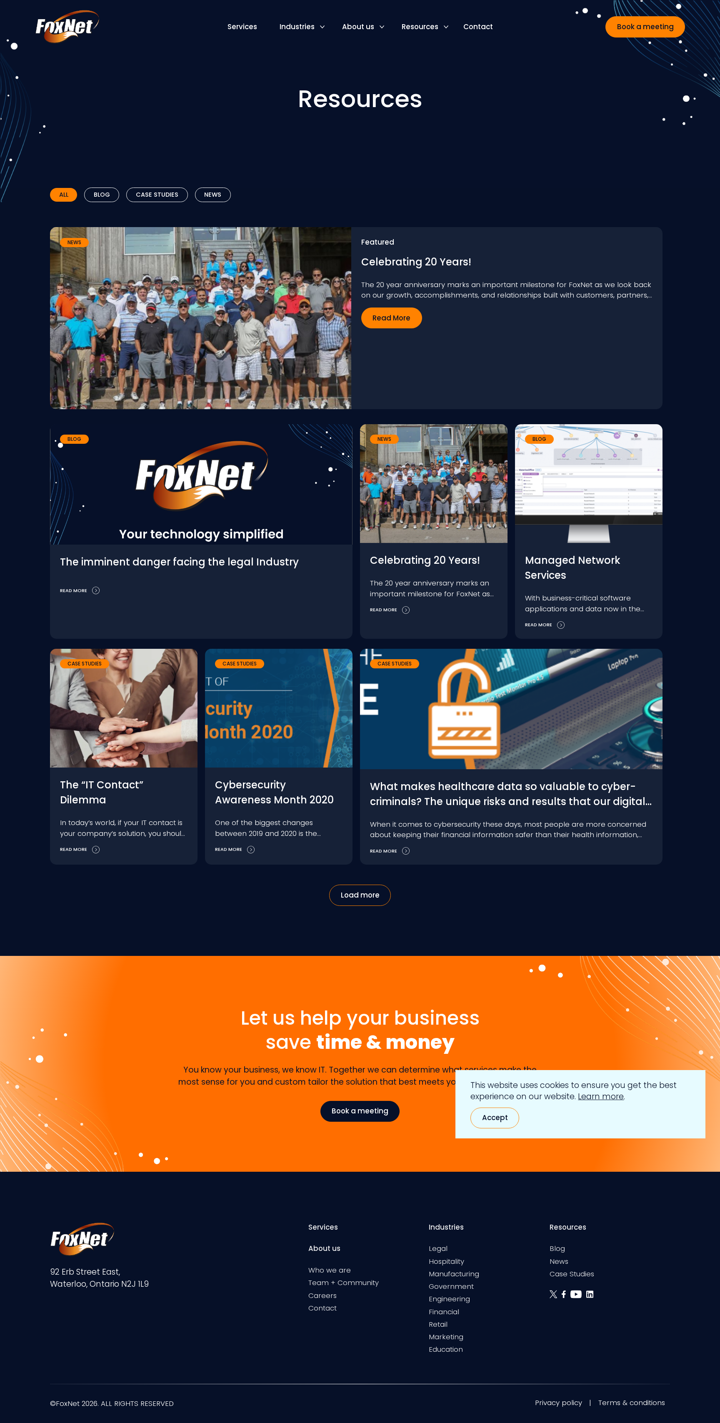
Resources (420, 27)
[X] (556, 1297)
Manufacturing (454, 1274)
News (212, 194)
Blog (102, 194)
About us (358, 27)
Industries (297, 27)
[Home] (67, 27)
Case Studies (157, 194)
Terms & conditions (631, 1403)
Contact (478, 27)
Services (242, 27)
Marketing (446, 1337)
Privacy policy (558, 1403)
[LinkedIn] (591, 1297)
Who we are (329, 1270)
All (63, 194)
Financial (444, 1312)
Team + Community (343, 1283)
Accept (495, 1118)
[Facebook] (566, 1297)
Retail (438, 1324)
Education (446, 1349)
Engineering (449, 1299)
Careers (322, 1295)
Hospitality (446, 1261)
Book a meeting (645, 27)
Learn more (601, 1096)
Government (451, 1286)
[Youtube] (578, 1297)
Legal (438, 1248)
